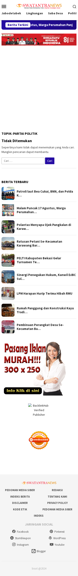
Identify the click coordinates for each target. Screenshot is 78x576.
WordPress (59, 538)
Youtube (59, 545)
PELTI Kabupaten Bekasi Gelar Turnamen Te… (39, 260)
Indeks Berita (20, 496)
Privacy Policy (57, 503)
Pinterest (59, 532)
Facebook (23, 532)
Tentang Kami (57, 496)
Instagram (23, 545)
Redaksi (57, 490)
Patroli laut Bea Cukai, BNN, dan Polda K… (45, 193)
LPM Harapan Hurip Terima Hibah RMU (44, 293)
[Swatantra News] (39, 6)
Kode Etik (20, 509)
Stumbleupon (23, 538)
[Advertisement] (39, 87)
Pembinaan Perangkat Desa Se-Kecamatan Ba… (40, 327)
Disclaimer (20, 503)
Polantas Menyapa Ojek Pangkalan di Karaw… (44, 227)
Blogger (41, 551)
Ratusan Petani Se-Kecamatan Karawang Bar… (39, 243)
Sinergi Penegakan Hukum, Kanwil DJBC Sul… (46, 277)
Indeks (39, 516)
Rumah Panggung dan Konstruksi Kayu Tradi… (45, 310)
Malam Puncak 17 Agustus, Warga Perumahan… (41, 210)
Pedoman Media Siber (20, 490)
